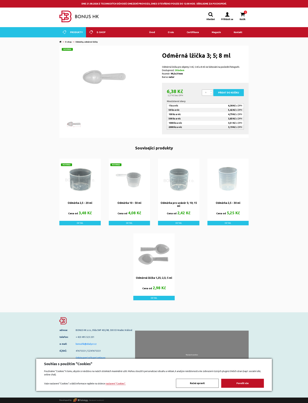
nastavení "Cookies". (116, 383)
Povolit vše (242, 383)
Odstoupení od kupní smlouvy (90, 357)
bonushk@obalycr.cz (86, 344)
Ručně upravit (197, 383)
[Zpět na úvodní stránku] (79, 16)
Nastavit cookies (192, 355)
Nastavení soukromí (96, 400)
